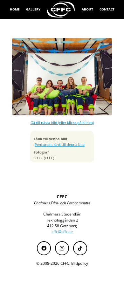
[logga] (61, 9)
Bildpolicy (79, 263)
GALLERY (33, 9)
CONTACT (107, 9)
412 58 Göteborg (62, 226)
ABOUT (87, 9)
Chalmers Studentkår (62, 214)
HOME (15, 9)
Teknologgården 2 (62, 220)
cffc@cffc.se (62, 231)
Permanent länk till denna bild (60, 144)
